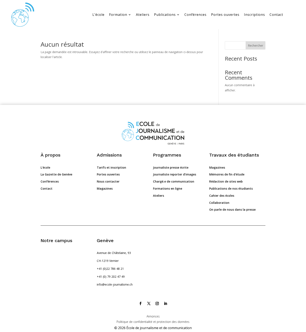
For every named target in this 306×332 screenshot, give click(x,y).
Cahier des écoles (221, 196)
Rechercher (255, 45)
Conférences (195, 14)
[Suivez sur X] (149, 303)
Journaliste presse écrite (170, 167)
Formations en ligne (167, 188)
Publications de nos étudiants (231, 188)
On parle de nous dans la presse (232, 209)
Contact (276, 14)
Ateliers (142, 14)
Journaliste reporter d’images (174, 174)
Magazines (105, 188)
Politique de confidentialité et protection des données (153, 322)
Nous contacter (108, 181)
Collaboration (219, 203)
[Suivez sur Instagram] (157, 303)
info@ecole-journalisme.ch (115, 284)
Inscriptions (254, 14)
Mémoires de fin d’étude (226, 174)
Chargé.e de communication (173, 181)
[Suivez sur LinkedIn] (165, 303)
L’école (98, 14)
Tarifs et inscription (111, 167)
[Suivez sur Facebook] (140, 303)
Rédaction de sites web (226, 181)
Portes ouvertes (225, 14)
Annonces (153, 316)
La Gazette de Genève (56, 174)
